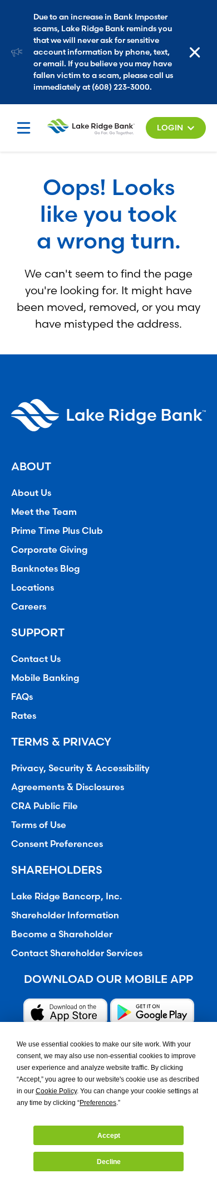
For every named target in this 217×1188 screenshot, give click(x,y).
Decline (109, 1162)
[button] (176, 128)
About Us (31, 492)
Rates (23, 715)
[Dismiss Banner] (197, 52)
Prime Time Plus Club (57, 530)
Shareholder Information (65, 915)
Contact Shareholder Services (76, 952)
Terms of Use (38, 824)
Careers (28, 606)
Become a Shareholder (61, 933)
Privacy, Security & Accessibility (80, 767)
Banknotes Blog (45, 568)
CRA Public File (44, 805)
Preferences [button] (98, 1103)
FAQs (22, 696)
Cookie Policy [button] (56, 1091)
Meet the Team (44, 511)
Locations (32, 587)
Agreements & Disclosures (67, 786)
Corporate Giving (49, 549)
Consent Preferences (57, 843)
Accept (108, 1136)
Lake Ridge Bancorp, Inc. (66, 896)
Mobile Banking (45, 677)
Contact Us (36, 658)
